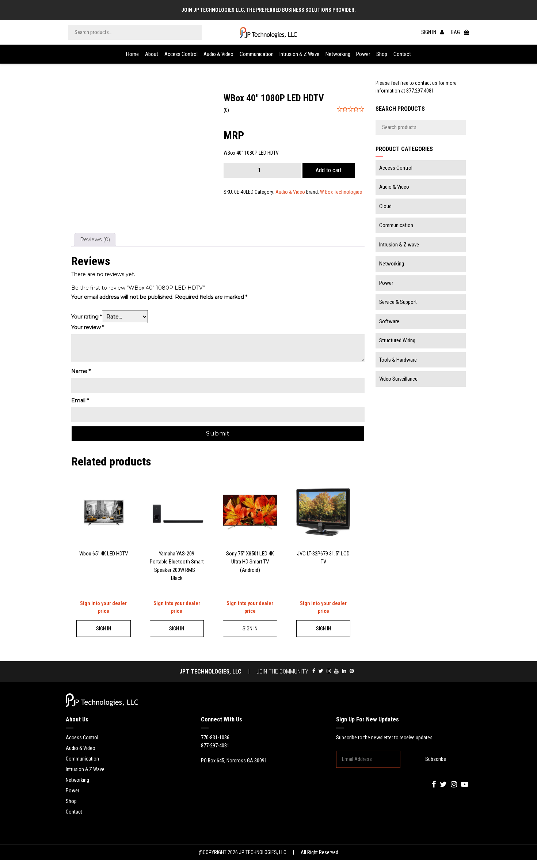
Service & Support (398, 302)
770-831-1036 (215, 737)
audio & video (80, 748)
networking (77, 780)
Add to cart (329, 170)
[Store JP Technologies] (268, 32)
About (151, 54)
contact (74, 812)
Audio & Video (218, 54)
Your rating (86, 316)
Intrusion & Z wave (299, 54)
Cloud (385, 206)
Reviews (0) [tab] (95, 239)
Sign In (103, 628)
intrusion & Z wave (85, 769)
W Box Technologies (341, 192)
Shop (381, 54)
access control (82, 737)
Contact (402, 54)
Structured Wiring (397, 340)
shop (71, 801)
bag (456, 32)
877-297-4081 (215, 745)
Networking (337, 54)
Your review (87, 327)
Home (132, 54)
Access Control (181, 54)
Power (363, 54)
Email (80, 400)
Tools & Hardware (398, 360)
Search (194, 32)
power (72, 790)
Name (81, 371)
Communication (257, 54)
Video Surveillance (398, 379)
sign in (429, 32)
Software (389, 321)
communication (82, 759)
